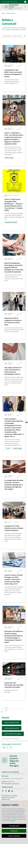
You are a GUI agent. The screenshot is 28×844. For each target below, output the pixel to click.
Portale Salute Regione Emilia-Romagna (9, 2)
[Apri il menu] (3, 7)
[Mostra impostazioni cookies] (26, 422)
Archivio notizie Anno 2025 (11, 722)
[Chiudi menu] (22, 3)
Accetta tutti (14, 831)
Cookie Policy (12, 820)
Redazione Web (6, 799)
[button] (25, 7)
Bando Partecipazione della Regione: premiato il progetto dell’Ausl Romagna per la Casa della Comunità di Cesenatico (13, 267)
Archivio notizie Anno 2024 (11, 728)
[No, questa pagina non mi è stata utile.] (10, 747)
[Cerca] (24, 35)
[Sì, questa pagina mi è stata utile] (4, 747)
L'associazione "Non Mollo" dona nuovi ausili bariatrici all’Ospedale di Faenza (13, 73)
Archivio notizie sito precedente (12, 734)
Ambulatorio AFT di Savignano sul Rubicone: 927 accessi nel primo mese (13, 321)
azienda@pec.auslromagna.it (11, 783)
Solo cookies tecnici (14, 826)
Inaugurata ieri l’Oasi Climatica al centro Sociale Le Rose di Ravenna (13, 528)
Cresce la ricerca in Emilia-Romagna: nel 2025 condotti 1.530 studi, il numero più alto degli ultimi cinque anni (13, 579)
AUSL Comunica (11, 13)
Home (3, 13)
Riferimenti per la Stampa (8, 797)
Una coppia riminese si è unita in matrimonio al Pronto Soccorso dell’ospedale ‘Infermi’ (13, 370)
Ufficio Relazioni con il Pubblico (10, 795)
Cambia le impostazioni (14, 836)
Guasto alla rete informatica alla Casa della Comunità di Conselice (13, 684)
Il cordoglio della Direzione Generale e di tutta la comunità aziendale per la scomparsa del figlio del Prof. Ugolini (13, 484)
